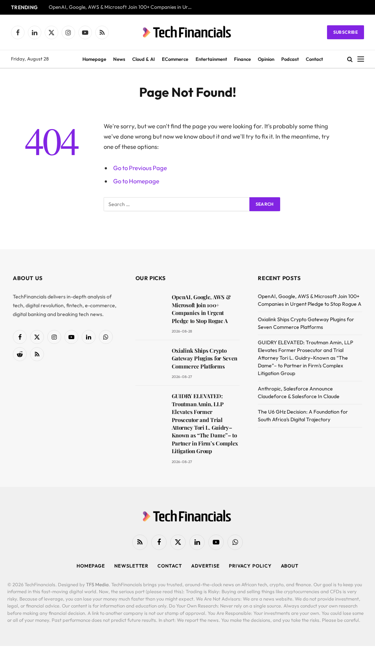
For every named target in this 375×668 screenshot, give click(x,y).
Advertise (205, 566)
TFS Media (97, 584)
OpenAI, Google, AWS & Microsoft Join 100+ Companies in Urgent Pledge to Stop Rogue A (122, 7)
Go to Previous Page (140, 168)
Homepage (94, 59)
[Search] (350, 59)
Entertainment (211, 59)
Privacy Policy (250, 566)
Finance (242, 59)
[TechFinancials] (187, 32)
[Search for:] (177, 204)
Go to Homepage (136, 181)
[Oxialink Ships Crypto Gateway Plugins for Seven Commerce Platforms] (150, 361)
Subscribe (345, 32)
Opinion (266, 59)
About (290, 566)
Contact (314, 59)
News (119, 59)
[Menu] (360, 59)
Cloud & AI (143, 59)
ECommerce (175, 59)
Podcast (290, 59)
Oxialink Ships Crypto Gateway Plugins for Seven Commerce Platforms (205, 358)
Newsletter (131, 566)
